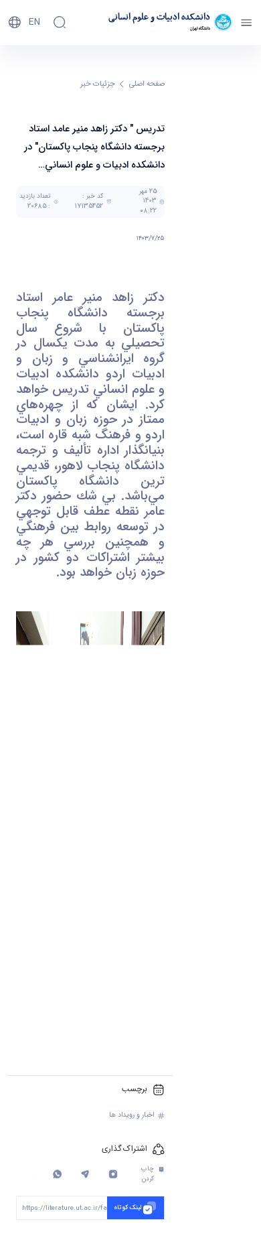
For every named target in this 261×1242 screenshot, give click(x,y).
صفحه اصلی (147, 84)
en (34, 22)
